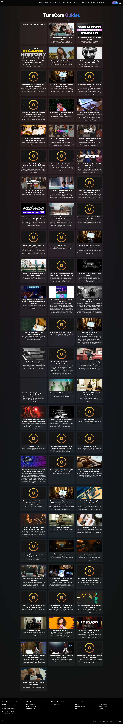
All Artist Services (30, 708)
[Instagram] (111, 721)
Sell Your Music (43, 2)
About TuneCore (103, 704)
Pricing (76, 2)
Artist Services (67, 2)
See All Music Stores (7, 713)
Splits (93, 2)
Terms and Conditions (97, 721)
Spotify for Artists (54, 704)
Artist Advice (85, 2)
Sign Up (115, 2)
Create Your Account (80, 706)
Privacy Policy (105, 721)
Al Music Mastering (31, 706)
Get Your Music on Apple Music (10, 710)
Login (108, 2)
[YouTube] (120, 721)
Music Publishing (55, 2)
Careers (101, 708)
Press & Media (102, 710)
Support (77, 704)
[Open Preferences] (3, 721)
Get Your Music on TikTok (8, 712)
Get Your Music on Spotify (8, 708)
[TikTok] (115, 721)
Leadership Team (103, 706)
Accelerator (101, 2)
